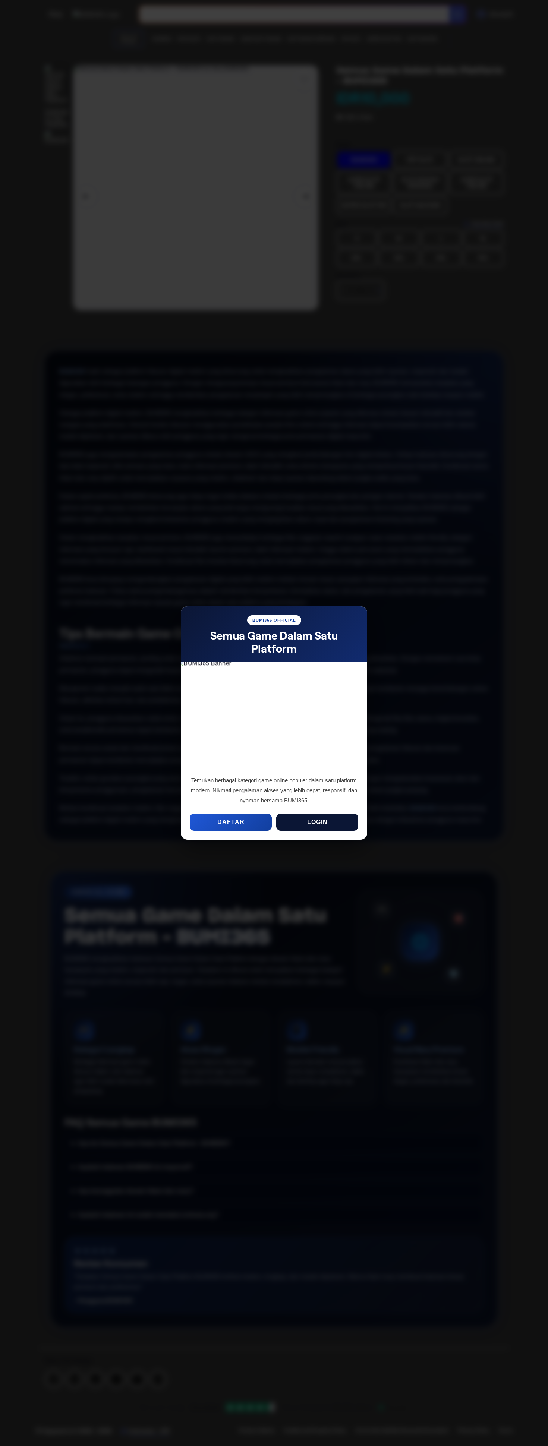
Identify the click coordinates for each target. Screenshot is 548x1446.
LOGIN (317, 822)
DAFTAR (231, 822)
